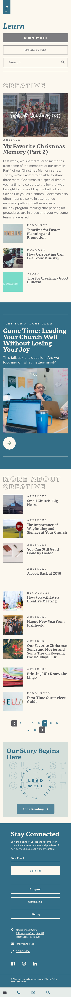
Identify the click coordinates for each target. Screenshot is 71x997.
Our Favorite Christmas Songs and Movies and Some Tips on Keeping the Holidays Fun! (47, 651)
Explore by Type (35, 50)
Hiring (35, 914)
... (26, 723)
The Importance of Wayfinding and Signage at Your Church (47, 529)
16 (35, 730)
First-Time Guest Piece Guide (46, 700)
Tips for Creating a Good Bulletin (47, 280)
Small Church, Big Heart (42, 503)
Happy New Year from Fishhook (46, 623)
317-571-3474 (23, 951)
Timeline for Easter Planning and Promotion (43, 234)
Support (35, 889)
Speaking (35, 901)
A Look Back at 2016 (44, 574)
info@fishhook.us (25, 943)
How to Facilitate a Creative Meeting (43, 599)
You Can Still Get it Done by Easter (43, 551)
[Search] (63, 62)
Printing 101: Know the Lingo (47, 676)
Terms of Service (18, 982)
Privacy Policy (50, 979)
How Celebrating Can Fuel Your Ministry (45, 256)
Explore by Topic (35, 38)
